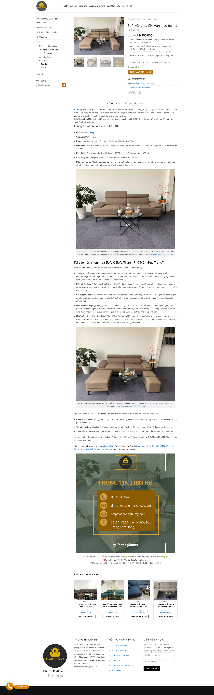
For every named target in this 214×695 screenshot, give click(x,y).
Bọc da (44, 64)
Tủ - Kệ (39, 74)
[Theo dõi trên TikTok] (52, 676)
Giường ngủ (41, 37)
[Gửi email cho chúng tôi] (57, 676)
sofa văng (148, 87)
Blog (109, 690)
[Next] (119, 36)
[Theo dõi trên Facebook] (48, 676)
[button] (77, 52)
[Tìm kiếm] (62, 6)
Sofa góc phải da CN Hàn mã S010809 (165, 605)
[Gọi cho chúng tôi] (61, 676)
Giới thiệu (83, 6)
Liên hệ (129, 6)
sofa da (141, 87)
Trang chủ (72, 6)
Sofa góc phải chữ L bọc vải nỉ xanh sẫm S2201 (112, 605)
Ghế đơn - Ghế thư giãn (46, 32)
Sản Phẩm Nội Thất (97, 6)
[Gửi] (64, 85)
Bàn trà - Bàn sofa (44, 27)
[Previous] (78, 36)
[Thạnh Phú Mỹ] (46, 6)
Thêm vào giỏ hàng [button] (86, 617)
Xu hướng (111, 6)
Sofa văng (43, 60)
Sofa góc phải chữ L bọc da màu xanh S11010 (139, 605)
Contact (117, 690)
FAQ (124, 690)
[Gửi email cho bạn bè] (134, 93)
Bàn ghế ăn (41, 22)
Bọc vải (44, 67)
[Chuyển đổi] (64, 42)
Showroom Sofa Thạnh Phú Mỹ (160, 254)
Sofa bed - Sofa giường (48, 46)
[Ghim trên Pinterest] (139, 93)
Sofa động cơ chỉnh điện (48, 49)
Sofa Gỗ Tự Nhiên (46, 53)
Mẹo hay (120, 6)
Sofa (38, 42)
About (91, 690)
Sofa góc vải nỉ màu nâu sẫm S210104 (86, 605)
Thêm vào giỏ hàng (140, 72)
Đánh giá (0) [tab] (139, 103)
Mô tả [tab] (110, 103)
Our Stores (101, 690)
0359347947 (22, 686)
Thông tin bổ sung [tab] (123, 103)
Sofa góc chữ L (45, 57)
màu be (134, 87)
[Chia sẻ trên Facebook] (130, 93)
